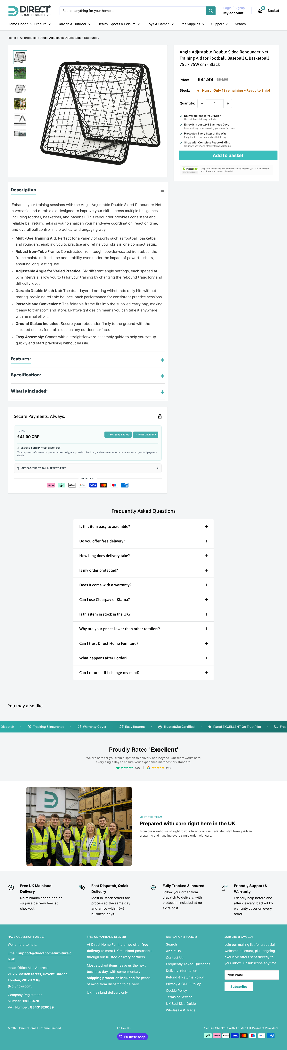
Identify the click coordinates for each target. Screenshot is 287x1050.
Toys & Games (158, 24)
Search (240, 24)
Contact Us (175, 958)
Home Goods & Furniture (27, 24)
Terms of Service (179, 997)
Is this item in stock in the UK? (104, 614)
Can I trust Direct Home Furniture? (108, 643)
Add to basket (228, 155)
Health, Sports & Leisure (116, 24)
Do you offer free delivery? (102, 541)
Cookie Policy (176, 991)
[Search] (211, 10)
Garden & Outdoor (72, 24)
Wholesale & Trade (180, 1010)
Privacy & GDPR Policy (183, 984)
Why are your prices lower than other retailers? (119, 628)
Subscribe (238, 987)
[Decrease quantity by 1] (202, 103)
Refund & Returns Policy (185, 977)
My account (233, 13)
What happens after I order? (103, 658)
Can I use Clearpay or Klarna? (104, 599)
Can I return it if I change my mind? (109, 672)
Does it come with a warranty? (105, 585)
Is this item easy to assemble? (104, 526)
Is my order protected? (98, 570)
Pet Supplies (190, 24)
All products (28, 38)
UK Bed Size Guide (181, 1004)
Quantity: (187, 103)
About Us (173, 951)
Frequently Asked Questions (188, 964)
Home (12, 38)
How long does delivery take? (104, 555)
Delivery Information (181, 971)
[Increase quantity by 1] (228, 103)
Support (217, 24)
